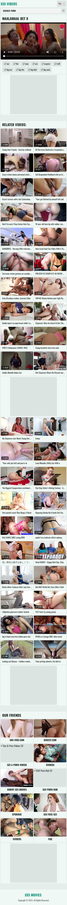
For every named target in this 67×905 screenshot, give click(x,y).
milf (58, 63)
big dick (34, 69)
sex (8, 63)
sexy (26, 63)
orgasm (47, 63)
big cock (46, 69)
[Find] (63, 10)
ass (36, 63)
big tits (21, 69)
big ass (9, 69)
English (61, 4)
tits (17, 63)
